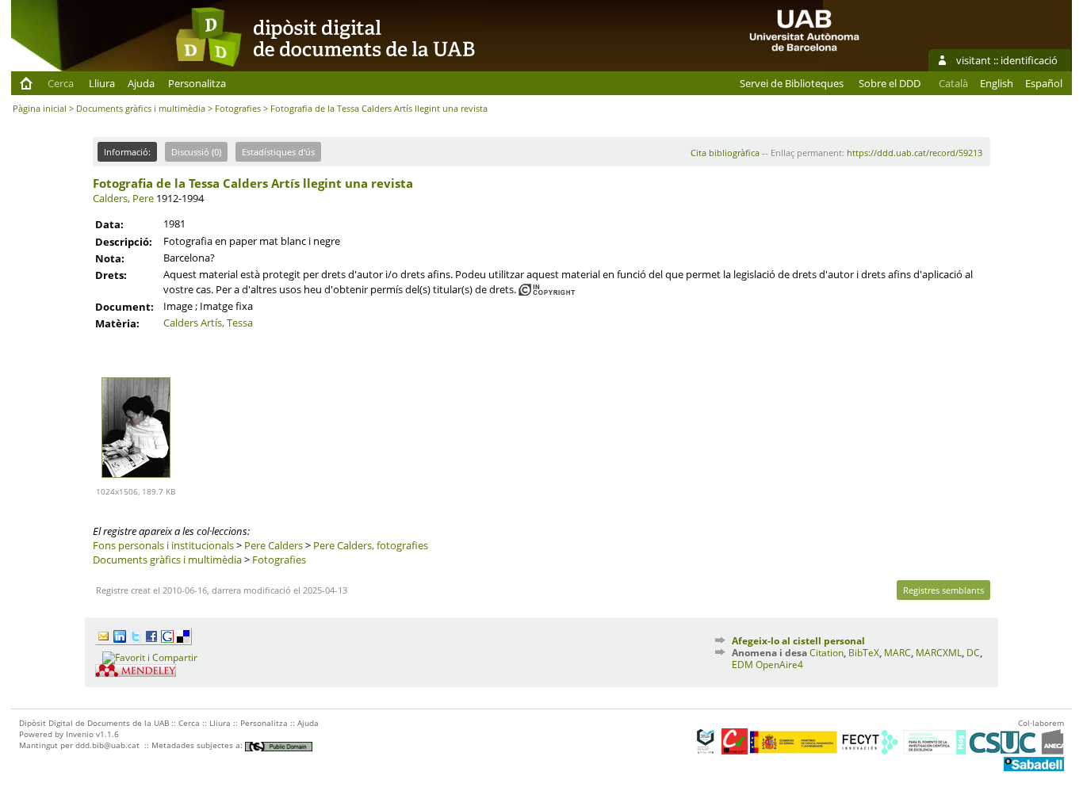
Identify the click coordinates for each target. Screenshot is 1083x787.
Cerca (61, 83)
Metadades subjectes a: (198, 745)
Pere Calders (273, 545)
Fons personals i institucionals (163, 545)
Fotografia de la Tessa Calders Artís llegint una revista (253, 183)
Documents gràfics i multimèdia (140, 108)
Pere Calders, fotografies (370, 545)
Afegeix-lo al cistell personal (798, 641)
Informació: (127, 152)
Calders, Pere (123, 198)
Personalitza (197, 83)
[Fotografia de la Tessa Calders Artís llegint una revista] (136, 482)
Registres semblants (943, 590)
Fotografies (238, 108)
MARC (897, 653)
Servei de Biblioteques (792, 83)
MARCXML (939, 653)
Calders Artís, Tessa (208, 322)
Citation (826, 653)
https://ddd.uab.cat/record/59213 (914, 153)
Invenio (80, 733)
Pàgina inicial (40, 108)
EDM (742, 664)
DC (973, 653)
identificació (1029, 60)
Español (1043, 83)
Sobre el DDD (889, 83)
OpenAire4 (779, 664)
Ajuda (141, 83)
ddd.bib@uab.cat (107, 745)
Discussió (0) (196, 152)
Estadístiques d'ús (278, 152)
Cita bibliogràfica (725, 153)
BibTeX (863, 653)
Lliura (102, 83)
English (996, 83)
